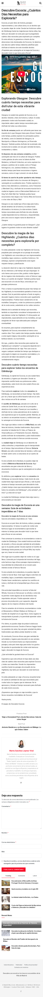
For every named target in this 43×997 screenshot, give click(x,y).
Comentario (6, 806)
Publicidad (19, 965)
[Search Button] (40, 3)
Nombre (5, 833)
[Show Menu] (3, 3)
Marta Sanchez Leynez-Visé (21, 751)
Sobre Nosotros (9, 965)
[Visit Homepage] (21, 3)
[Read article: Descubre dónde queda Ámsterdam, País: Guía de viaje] (6, 948)
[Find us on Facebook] (20, 991)
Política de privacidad (30, 965)
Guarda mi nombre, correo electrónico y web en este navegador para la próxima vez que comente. (22, 862)
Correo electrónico (9, 842)
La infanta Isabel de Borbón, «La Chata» (25, 897)
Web (3, 852)
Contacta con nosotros (21, 967)
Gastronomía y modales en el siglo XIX (24, 889)
